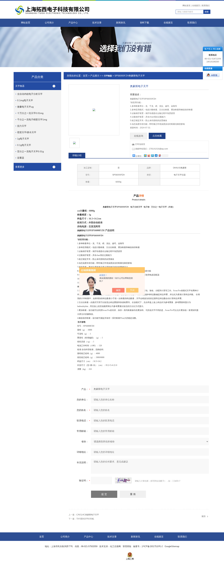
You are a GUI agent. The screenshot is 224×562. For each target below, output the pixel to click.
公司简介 (49, 22)
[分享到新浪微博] (149, 155)
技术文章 (97, 22)
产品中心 (73, 22)
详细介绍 (76, 155)
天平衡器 (19, 86)
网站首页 (186, 5)
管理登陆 (127, 546)
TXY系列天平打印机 (85, 519)
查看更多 (19, 167)
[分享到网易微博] (159, 155)
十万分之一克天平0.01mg (30, 113)
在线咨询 (138, 136)
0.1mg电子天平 (25, 100)
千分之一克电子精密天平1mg (32, 119)
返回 (203, 516)
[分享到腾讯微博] (152, 155)
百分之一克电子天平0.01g (30, 151)
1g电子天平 (23, 138)
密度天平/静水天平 (26, 132)
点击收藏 (157, 136)
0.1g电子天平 (24, 145)
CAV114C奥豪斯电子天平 (87, 515)
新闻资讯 (120, 22)
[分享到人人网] (156, 155)
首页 (85, 75)
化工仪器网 (115, 546)
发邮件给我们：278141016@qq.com (151, 149)
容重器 (20, 158)
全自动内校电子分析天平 (29, 94)
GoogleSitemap (172, 546)
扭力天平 (21, 126)
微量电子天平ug (25, 106)
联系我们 (206, 5)
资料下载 (144, 22)
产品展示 (94, 75)
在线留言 (196, 5)
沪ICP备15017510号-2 (152, 546)
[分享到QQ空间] (145, 155)
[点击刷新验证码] (123, 480)
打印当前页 (140, 144)
